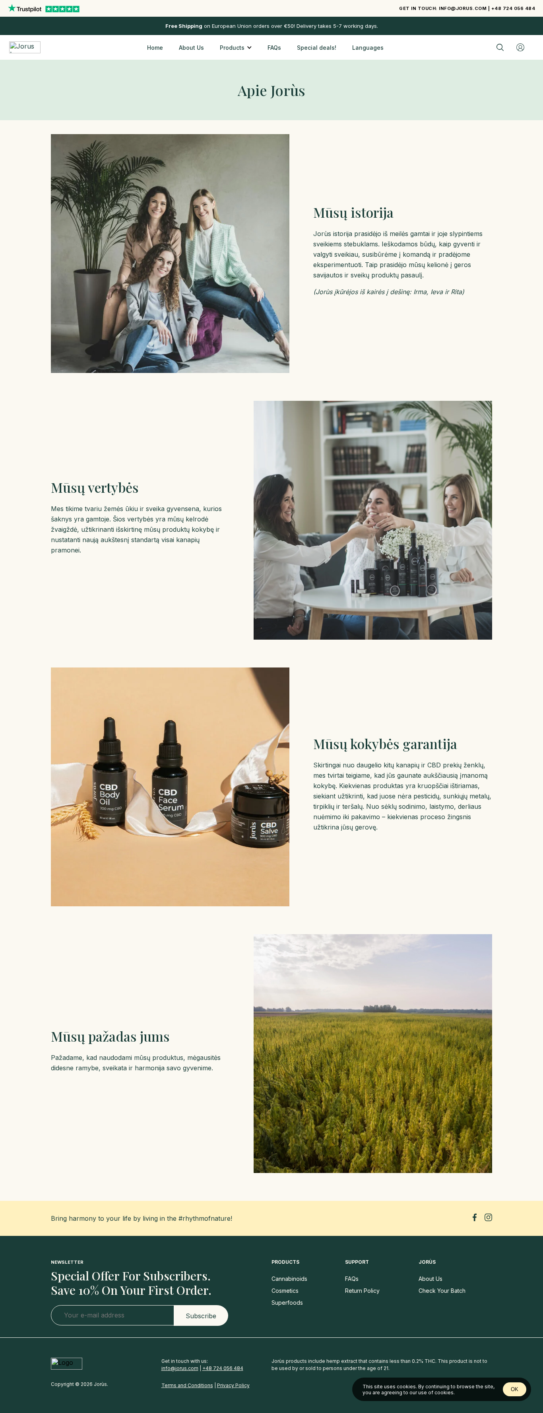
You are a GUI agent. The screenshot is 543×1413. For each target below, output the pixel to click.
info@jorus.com (463, 8)
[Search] (500, 47)
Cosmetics (285, 1290)
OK (514, 1389)
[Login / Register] (520, 47)
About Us (191, 47)
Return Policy (362, 1290)
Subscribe (201, 1316)
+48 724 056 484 (513, 8)
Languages (368, 47)
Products (232, 47)
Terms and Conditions (187, 1385)
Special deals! (316, 47)
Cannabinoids (289, 1278)
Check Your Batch (442, 1290)
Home (155, 47)
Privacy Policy (233, 1385)
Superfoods (287, 1302)
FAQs (274, 47)
